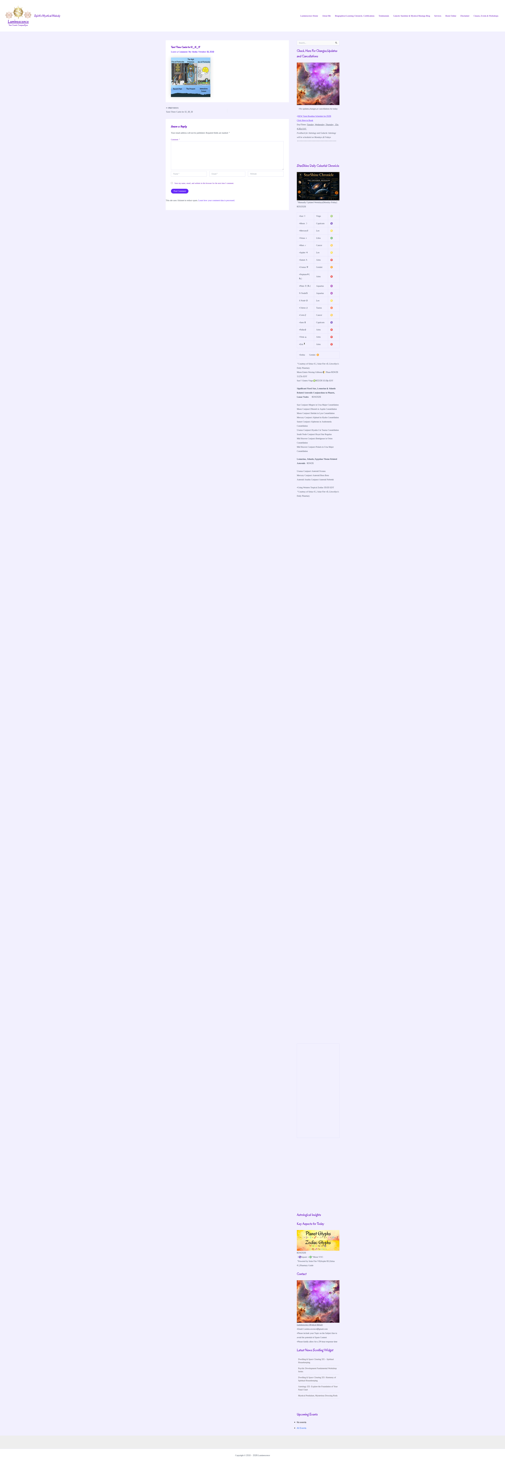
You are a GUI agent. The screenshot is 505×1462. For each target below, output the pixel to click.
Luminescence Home (309, 16)
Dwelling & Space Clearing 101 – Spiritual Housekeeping (316, 1375)
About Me (326, 16)
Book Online (450, 16)
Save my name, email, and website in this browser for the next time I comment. (204, 183)
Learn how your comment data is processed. (216, 200)
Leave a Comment (179, 52)
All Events (301, 1427)
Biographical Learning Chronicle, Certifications (354, 16)
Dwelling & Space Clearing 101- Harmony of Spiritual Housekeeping (317, 1394)
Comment (175, 139)
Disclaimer (464, 16)
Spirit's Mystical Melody (47, 16)
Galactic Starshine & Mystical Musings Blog (411, 16)
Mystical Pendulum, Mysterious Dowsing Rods (317, 1368)
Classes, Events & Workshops (486, 16)
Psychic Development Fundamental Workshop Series (317, 1384)
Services (437, 16)
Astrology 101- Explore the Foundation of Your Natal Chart (318, 1360)
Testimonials (384, 16)
